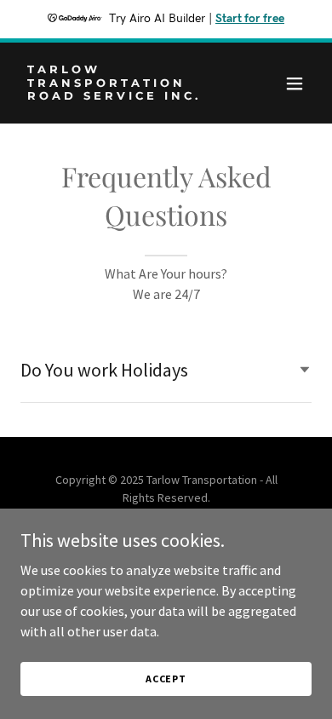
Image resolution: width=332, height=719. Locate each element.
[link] (122, 94)
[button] (295, 83)
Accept (166, 678)
